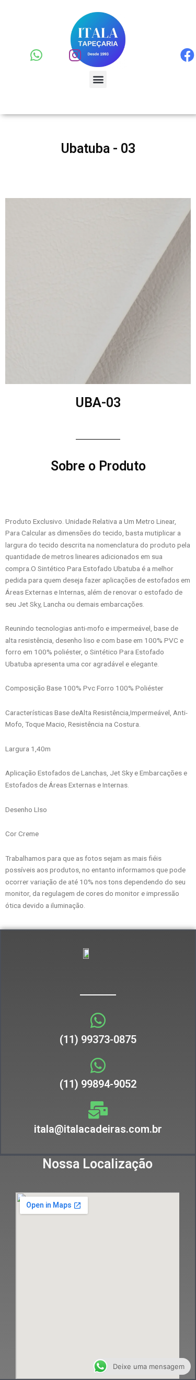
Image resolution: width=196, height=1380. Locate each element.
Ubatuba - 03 (98, 148)
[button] (98, 79)
